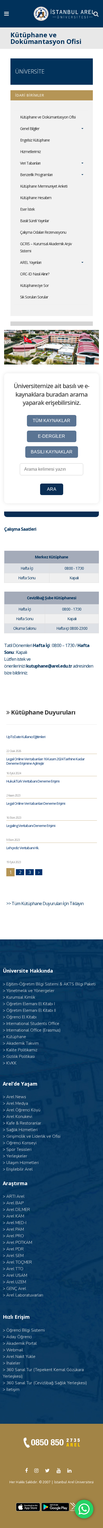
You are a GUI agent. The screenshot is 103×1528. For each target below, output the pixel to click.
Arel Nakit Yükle (20, 1356)
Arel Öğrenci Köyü (23, 1110)
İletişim (13, 1389)
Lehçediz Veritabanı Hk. (22, 847)
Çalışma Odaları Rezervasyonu (43, 232)
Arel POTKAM (19, 1242)
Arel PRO (15, 1236)
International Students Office (32, 1023)
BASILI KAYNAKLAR (52, 452)
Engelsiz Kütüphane (35, 140)
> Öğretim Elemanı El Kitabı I (29, 1004)
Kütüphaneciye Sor (34, 285)
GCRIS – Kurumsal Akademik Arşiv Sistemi (46, 247)
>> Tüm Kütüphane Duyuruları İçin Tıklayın (45, 903)
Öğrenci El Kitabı (21, 1017)
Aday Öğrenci (19, 1337)
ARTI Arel (15, 1196)
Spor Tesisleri (19, 1149)
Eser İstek (27, 209)
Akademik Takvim (22, 1043)
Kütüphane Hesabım (35, 197)
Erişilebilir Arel (19, 1169)
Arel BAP (15, 1203)
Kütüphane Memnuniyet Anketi (43, 186)
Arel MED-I (16, 1222)
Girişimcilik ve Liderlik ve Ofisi (33, 1136)
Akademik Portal (21, 1343)
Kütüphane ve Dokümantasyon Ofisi (48, 117)
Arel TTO (14, 1269)
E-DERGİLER (51, 436)
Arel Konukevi (19, 1116)
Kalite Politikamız (21, 1050)
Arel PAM (15, 1229)
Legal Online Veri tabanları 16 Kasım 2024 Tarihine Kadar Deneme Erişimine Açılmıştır (45, 761)
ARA (51, 489)
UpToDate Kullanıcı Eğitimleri (25, 736)
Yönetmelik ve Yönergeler (30, 990)
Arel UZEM (16, 1282)
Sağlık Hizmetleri (22, 1129)
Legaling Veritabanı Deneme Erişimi (30, 825)
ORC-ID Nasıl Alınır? (34, 273)
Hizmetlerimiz (30, 151)
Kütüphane (16, 1037)
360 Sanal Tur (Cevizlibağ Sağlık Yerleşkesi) (46, 1383)
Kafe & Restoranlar (23, 1123)
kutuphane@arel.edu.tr (49, 666)
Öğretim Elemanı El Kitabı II (31, 1010)
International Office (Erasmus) (33, 1030)
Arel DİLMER (18, 1209)
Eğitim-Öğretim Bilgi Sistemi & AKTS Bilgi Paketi (51, 984)
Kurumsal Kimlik (20, 997)
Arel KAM (15, 1216)
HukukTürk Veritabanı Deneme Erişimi (32, 781)
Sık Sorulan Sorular (34, 297)
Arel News (16, 1097)
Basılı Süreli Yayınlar (34, 220)
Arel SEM (15, 1255)
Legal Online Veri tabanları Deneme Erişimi (35, 803)
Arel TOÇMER (19, 1262)
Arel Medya (17, 1103)
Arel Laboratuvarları (24, 1295)
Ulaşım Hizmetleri (22, 1162)
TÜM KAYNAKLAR (51, 420)
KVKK (11, 1063)
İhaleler (13, 1363)
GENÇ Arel (16, 1288)
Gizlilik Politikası (20, 1056)
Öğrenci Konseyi (21, 1143)
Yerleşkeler (16, 1156)
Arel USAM (16, 1275)
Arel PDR (15, 1249)
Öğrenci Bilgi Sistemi (25, 1330)
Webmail (14, 1350)
